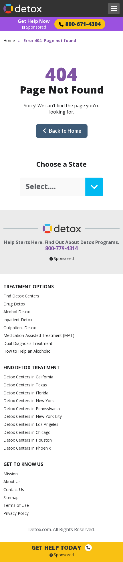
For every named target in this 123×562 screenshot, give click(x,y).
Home (9, 40)
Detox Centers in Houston (27, 440)
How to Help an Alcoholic (26, 351)
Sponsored (36, 27)
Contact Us (13, 489)
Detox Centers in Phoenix (27, 448)
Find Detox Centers (21, 296)
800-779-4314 (61, 248)
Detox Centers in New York (28, 400)
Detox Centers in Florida (25, 393)
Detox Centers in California (28, 377)
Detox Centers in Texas (25, 385)
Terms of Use (16, 505)
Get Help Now (34, 21)
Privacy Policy (16, 513)
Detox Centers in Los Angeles (30, 424)
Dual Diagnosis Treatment (27, 343)
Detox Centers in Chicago (27, 432)
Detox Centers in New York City (32, 416)
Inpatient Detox (17, 319)
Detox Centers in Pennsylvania (31, 408)
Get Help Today (57, 547)
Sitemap (11, 497)
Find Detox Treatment (31, 367)
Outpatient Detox (19, 327)
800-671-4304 (83, 24)
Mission (10, 473)
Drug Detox (14, 304)
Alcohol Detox (16, 311)
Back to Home (65, 131)
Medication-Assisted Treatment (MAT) (38, 335)
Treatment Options (28, 286)
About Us (12, 481)
